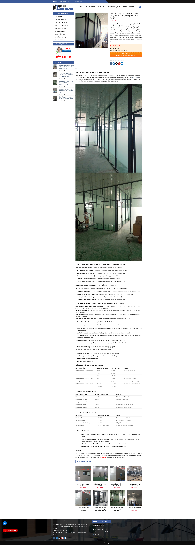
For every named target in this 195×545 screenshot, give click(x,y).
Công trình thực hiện (114, 7)
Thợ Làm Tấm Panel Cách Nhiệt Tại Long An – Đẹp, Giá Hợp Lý (83, 484)
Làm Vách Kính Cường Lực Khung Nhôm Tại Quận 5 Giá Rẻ (134, 484)
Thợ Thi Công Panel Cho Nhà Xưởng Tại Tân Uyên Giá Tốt (100, 484)
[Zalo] (5, 523)
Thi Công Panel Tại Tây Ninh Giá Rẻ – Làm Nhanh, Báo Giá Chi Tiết (117, 484)
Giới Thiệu (92, 7)
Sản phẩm (100, 7)
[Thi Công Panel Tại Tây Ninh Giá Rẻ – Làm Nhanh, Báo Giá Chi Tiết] (117, 473)
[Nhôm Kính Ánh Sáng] (65, 7)
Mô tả (77, 68)
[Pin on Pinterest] (119, 63)
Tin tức (125, 7)
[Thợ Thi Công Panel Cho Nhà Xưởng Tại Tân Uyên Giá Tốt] (100, 473)
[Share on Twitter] (114, 63)
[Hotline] (5, 530)
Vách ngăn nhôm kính (119, 60)
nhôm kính (135, 77)
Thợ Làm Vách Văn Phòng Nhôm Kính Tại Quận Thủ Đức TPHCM (117, 509)
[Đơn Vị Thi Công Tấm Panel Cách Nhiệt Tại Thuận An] (83, 498)
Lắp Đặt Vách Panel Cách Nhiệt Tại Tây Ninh (134, 508)
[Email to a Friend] (116, 63)
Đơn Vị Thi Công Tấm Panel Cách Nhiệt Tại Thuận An (83, 509)
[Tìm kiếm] (140, 7)
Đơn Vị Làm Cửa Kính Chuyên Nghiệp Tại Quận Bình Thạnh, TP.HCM (100, 509)
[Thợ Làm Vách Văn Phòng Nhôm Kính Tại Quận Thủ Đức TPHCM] (117, 498)
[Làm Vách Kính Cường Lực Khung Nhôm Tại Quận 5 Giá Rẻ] (134, 473)
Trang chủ (83, 7)
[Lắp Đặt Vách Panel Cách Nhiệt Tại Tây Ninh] (134, 498)
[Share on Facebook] (111, 63)
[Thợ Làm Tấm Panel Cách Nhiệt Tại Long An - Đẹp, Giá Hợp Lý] (83, 473)
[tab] (77, 68)
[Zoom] (77, 46)
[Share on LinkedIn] (122, 63)
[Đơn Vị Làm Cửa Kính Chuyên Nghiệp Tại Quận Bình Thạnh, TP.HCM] (100, 498)
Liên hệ (131, 7)
